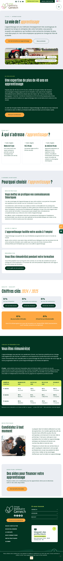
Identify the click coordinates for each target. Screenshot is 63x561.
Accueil (7, 16)
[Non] (60, 556)
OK (31, 558)
